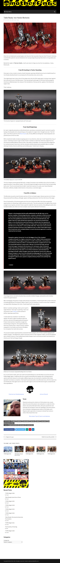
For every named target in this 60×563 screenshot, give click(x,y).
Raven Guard (23, 133)
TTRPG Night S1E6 (7, 453)
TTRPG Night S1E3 (51, 453)
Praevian (15, 311)
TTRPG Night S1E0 (9, 531)
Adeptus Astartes (14, 425)
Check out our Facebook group (16, 394)
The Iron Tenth (29, 425)
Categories (6, 540)
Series (37, 421)
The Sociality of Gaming (11, 527)
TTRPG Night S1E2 (9, 513)
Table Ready (43, 421)
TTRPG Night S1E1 (9, 523)
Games (13, 421)
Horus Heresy (26, 421)
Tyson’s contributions (44, 416)
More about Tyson (33, 416)
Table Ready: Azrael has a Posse (13, 497)
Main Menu (8, 11)
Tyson (17, 20)
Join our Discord (44, 394)
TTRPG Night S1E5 (29, 453)
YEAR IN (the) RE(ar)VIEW (48, 437)
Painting (33, 421)
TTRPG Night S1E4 (40, 453)
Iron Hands (21, 425)
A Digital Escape (10, 437)
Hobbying (19, 421)
